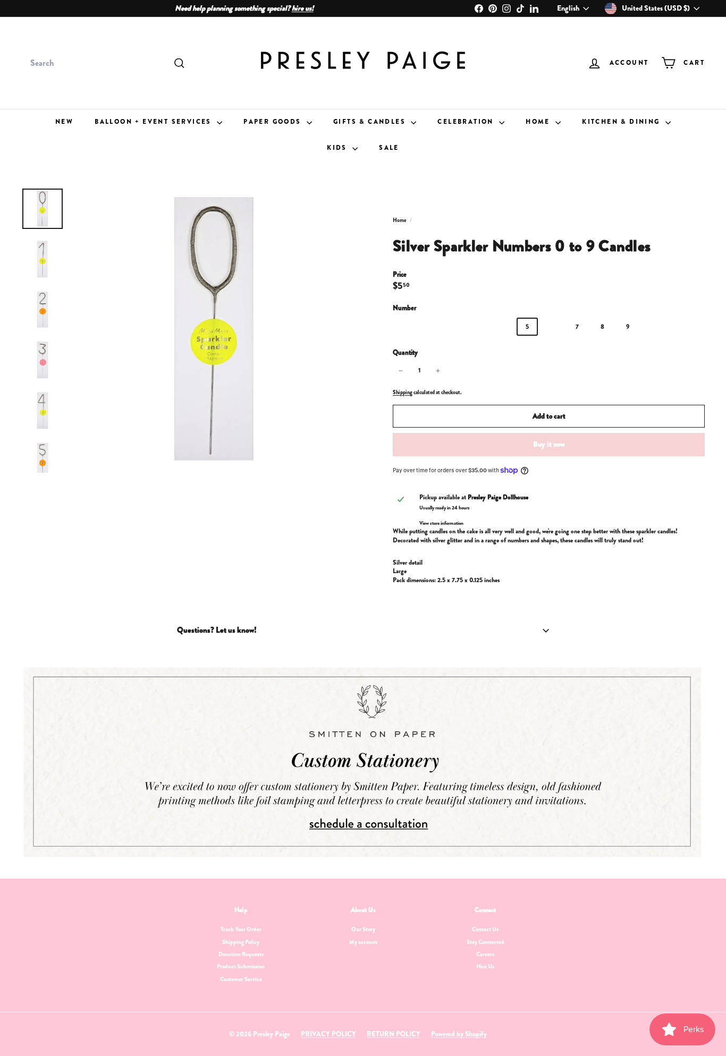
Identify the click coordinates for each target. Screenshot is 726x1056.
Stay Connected (485, 942)
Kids (338, 147)
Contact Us (485, 929)
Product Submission (241, 966)
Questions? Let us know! (217, 630)
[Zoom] (214, 330)
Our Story (363, 929)
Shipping (402, 392)
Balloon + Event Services (154, 121)
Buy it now (549, 444)
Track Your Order (241, 929)
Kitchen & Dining (622, 121)
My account (363, 942)
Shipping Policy (240, 942)
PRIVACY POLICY (328, 1034)
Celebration (466, 121)
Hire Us (485, 966)
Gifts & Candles (370, 121)
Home (539, 121)
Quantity (405, 352)
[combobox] (106, 63)
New (64, 121)
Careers (485, 954)
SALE (389, 147)
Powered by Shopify (459, 1034)
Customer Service (241, 979)
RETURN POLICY (393, 1034)
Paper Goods (273, 121)
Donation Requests (241, 954)
